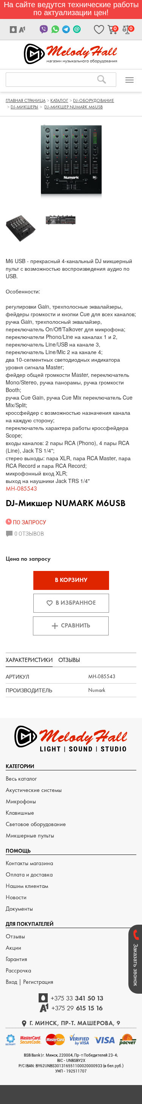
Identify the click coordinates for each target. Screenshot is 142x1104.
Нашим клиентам (27, 886)
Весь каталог (21, 779)
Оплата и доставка (29, 874)
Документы (19, 909)
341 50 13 (77, 998)
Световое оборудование (36, 824)
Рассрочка (18, 970)
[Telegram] (66, 29)
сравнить (75, 625)
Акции (13, 948)
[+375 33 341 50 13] (14, 29)
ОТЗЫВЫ (69, 660)
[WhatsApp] (55, 29)
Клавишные (20, 813)
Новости (16, 897)
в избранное (76, 603)
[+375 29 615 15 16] (23, 29)
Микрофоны (21, 801)
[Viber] (44, 29)
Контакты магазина (29, 863)
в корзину (71, 580)
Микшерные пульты (30, 835)
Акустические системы (34, 790)
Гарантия (16, 959)
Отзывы (15, 936)
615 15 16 (77, 1008)
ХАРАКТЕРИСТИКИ (29, 660)
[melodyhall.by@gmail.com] (77, 29)
